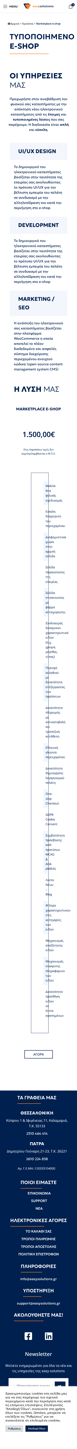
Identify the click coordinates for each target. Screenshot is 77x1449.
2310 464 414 (37, 1133)
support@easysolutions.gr (38, 1303)
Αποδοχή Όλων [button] (36, 1428)
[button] (38, 1054)
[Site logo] (38, 6)
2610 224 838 (37, 1159)
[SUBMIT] (60, 1386)
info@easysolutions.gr (38, 1279)
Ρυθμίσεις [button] (14, 1428)
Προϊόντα (27, 23)
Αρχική (14, 23)
